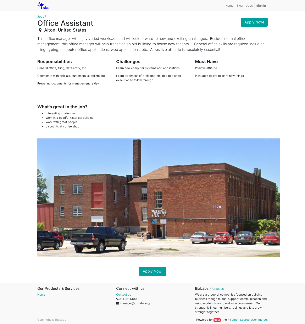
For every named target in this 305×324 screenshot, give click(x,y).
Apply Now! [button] (254, 22)
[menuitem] (229, 5)
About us (218, 288)
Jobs (40, 16)
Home (41, 294)
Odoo (217, 320)
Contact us (123, 294)
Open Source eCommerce (249, 319)
